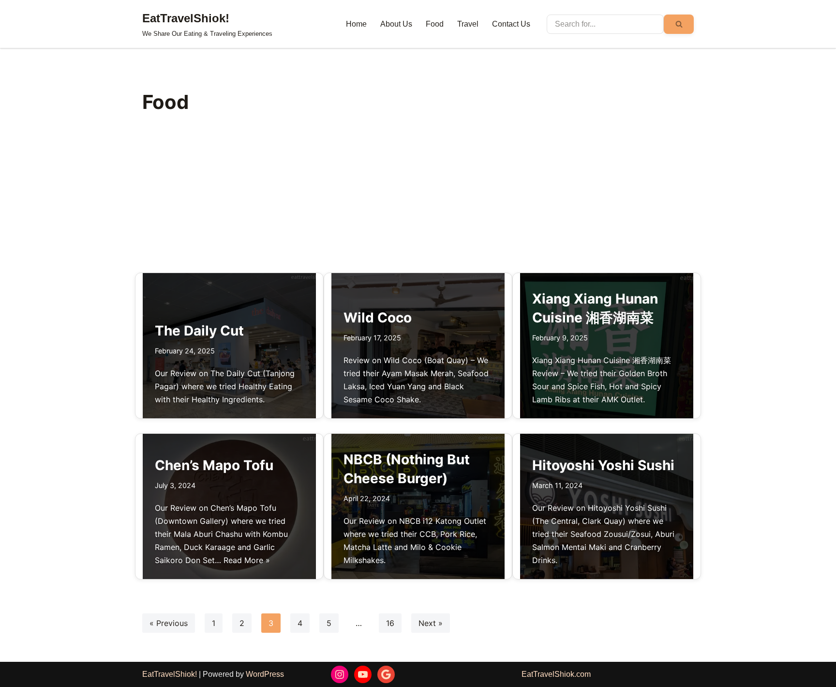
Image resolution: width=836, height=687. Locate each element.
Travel (467, 24)
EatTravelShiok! (169, 674)
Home (356, 24)
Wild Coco (377, 317)
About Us (396, 24)
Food (435, 24)
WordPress (265, 674)
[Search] (679, 24)
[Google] (386, 674)
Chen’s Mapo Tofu (214, 465)
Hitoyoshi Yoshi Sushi (603, 465)
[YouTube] (363, 674)
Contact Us (511, 24)
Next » (430, 623)
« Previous (168, 623)
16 (390, 623)
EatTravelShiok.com (556, 674)
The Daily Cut (199, 330)
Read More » (247, 560)
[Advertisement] (418, 200)
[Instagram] (339, 674)
